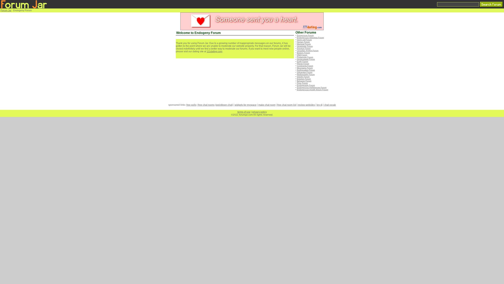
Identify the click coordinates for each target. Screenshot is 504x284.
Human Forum (303, 42)
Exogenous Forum (305, 35)
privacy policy (259, 112)
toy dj (319, 105)
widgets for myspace (246, 105)
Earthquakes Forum (306, 70)
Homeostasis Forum (306, 59)
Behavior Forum (304, 81)
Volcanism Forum (304, 72)
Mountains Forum (305, 68)
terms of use (243, 112)
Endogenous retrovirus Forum (310, 37)
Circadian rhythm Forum (307, 51)
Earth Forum (302, 61)
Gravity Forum (303, 77)
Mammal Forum (304, 44)
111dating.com (214, 51)
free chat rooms (206, 105)
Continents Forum (305, 66)
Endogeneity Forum (306, 85)
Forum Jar (6, 10)
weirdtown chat (224, 105)
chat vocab (330, 105)
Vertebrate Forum (305, 46)
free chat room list (286, 105)
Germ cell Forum (304, 40)
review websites (306, 105)
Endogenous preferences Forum (311, 87)
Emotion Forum (304, 79)
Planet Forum (303, 64)
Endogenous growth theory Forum (312, 90)
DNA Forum (302, 55)
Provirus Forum (303, 48)
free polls (191, 105)
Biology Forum (303, 53)
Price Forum (302, 83)
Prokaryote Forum (305, 57)
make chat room (266, 105)
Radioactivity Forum (306, 74)
